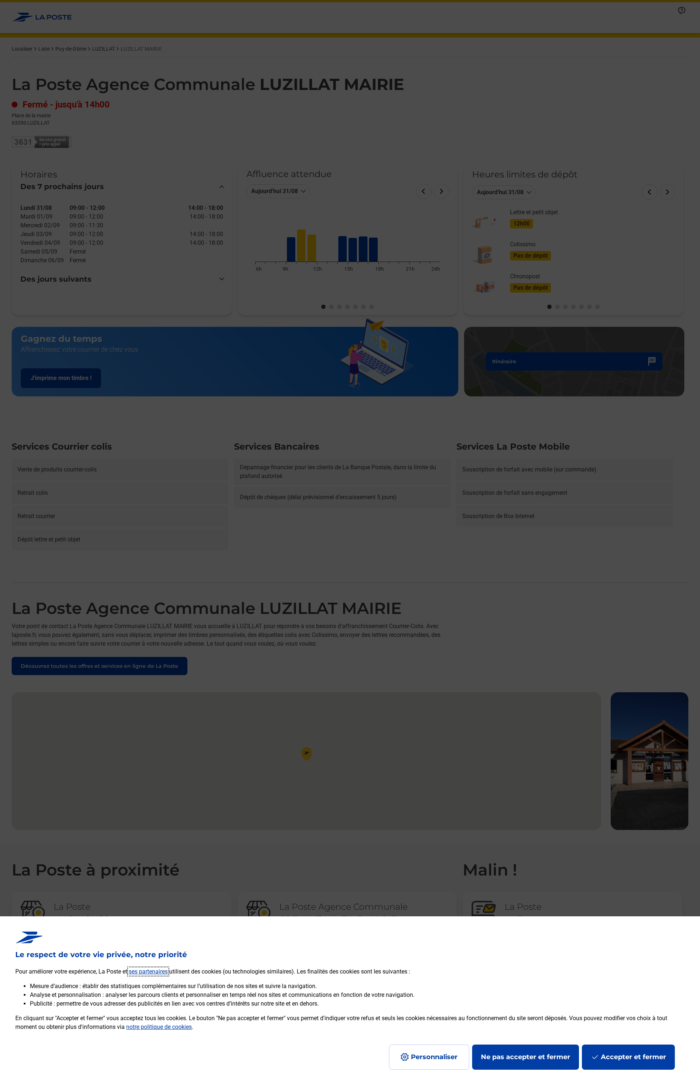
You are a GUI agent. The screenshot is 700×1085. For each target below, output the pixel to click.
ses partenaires (148, 971)
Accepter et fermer (633, 1057)
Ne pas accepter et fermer (525, 1057)
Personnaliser (434, 1057)
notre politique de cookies (159, 1026)
